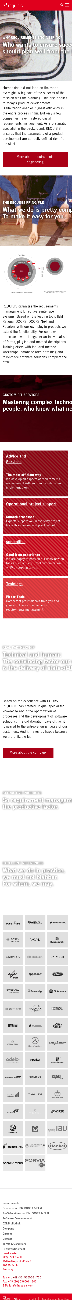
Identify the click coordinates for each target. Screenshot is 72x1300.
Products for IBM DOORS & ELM (22, 1208)
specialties (16, 542)
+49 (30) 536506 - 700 (27, 1278)
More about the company (28, 753)
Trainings (14, 584)
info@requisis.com (22, 1286)
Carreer (7, 1234)
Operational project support (31, 504)
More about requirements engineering (35, 159)
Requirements (11, 1203)
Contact (7, 1239)
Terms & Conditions (14, 1244)
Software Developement (17, 1218)
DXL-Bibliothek (11, 1224)
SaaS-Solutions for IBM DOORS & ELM (26, 1213)
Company (8, 1229)
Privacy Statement (14, 1249)
